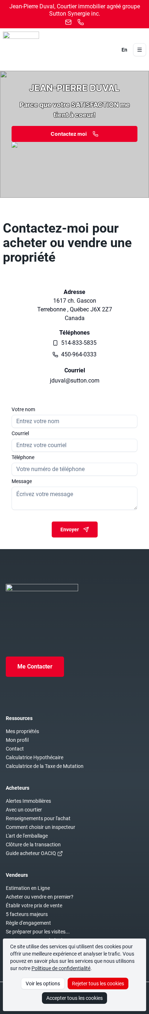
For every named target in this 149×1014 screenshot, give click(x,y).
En (124, 50)
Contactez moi (69, 134)
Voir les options (43, 983)
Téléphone (23, 457)
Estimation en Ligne (28, 888)
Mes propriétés (22, 731)
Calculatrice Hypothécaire (34, 757)
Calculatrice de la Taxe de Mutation (45, 766)
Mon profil (17, 740)
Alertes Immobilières (28, 801)
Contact (15, 749)
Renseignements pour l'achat (38, 818)
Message (22, 481)
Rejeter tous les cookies (98, 983)
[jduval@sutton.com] (68, 22)
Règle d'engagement (28, 923)
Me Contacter (34, 666)
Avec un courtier (24, 810)
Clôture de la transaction (33, 844)
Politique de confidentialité (60, 968)
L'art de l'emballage (27, 836)
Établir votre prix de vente (34, 905)
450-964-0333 (79, 354)
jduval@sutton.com (74, 380)
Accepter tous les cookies (74, 998)
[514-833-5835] (80, 22)
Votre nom (23, 409)
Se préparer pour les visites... (38, 932)
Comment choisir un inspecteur (40, 827)
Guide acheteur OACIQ (31, 853)
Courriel (20, 433)
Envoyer (69, 529)
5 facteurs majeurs (27, 914)
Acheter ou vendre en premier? (39, 897)
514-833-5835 (79, 342)
